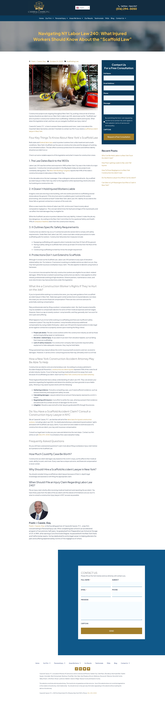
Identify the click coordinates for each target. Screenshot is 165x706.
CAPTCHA (107, 130)
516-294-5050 (92, 693)
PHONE (115, 590)
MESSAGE (84, 600)
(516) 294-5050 (126, 8)
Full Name (108, 73)
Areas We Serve (75, 18)
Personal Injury (60, 18)
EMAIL (84, 590)
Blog (112, 18)
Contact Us (120, 18)
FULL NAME (85, 580)
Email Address (109, 83)
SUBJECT (115, 580)
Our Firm (48, 18)
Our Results (89, 18)
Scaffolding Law (73, 61)
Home (41, 18)
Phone (106, 93)
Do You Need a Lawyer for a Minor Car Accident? (119, 178)
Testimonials (99, 18)
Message (107, 103)
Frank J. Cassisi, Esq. (37, 526)
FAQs (107, 18)
